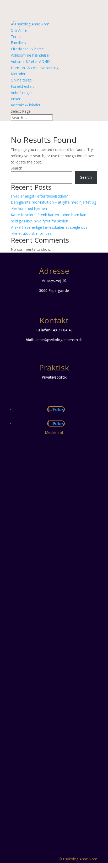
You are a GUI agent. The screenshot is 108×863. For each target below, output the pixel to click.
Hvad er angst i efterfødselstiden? (39, 196)
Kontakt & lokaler (25, 104)
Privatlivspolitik (54, 377)
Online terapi (21, 80)
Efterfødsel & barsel (28, 48)
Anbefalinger (21, 92)
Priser (15, 98)
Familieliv (18, 42)
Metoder (18, 73)
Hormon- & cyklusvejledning (34, 67)
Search (16, 168)
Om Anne (19, 30)
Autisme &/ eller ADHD (30, 61)
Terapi (16, 36)
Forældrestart (22, 86)
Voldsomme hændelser (30, 55)
